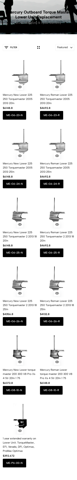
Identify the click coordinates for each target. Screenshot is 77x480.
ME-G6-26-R (52, 321)
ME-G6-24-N (14, 183)
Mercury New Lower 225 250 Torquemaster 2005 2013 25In (18, 167)
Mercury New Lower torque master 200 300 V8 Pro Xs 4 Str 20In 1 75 (19, 374)
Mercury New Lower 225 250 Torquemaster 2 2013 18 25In (20, 305)
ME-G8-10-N (14, 390)
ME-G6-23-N (14, 115)
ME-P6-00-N (14, 463)
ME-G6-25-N (14, 252)
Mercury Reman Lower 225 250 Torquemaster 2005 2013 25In (56, 167)
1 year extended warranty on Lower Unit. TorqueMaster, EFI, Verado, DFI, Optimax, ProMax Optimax (19, 445)
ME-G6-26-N (14, 321)
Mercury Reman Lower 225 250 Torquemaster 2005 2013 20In (56, 99)
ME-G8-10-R (51, 390)
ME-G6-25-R (52, 252)
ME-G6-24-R (52, 183)
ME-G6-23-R (52, 115)
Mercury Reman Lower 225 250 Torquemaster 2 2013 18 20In (57, 236)
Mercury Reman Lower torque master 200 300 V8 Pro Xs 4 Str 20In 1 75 (56, 374)
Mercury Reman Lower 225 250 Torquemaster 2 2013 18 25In (57, 305)
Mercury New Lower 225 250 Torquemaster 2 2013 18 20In (20, 236)
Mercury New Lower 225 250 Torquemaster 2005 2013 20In (18, 99)
